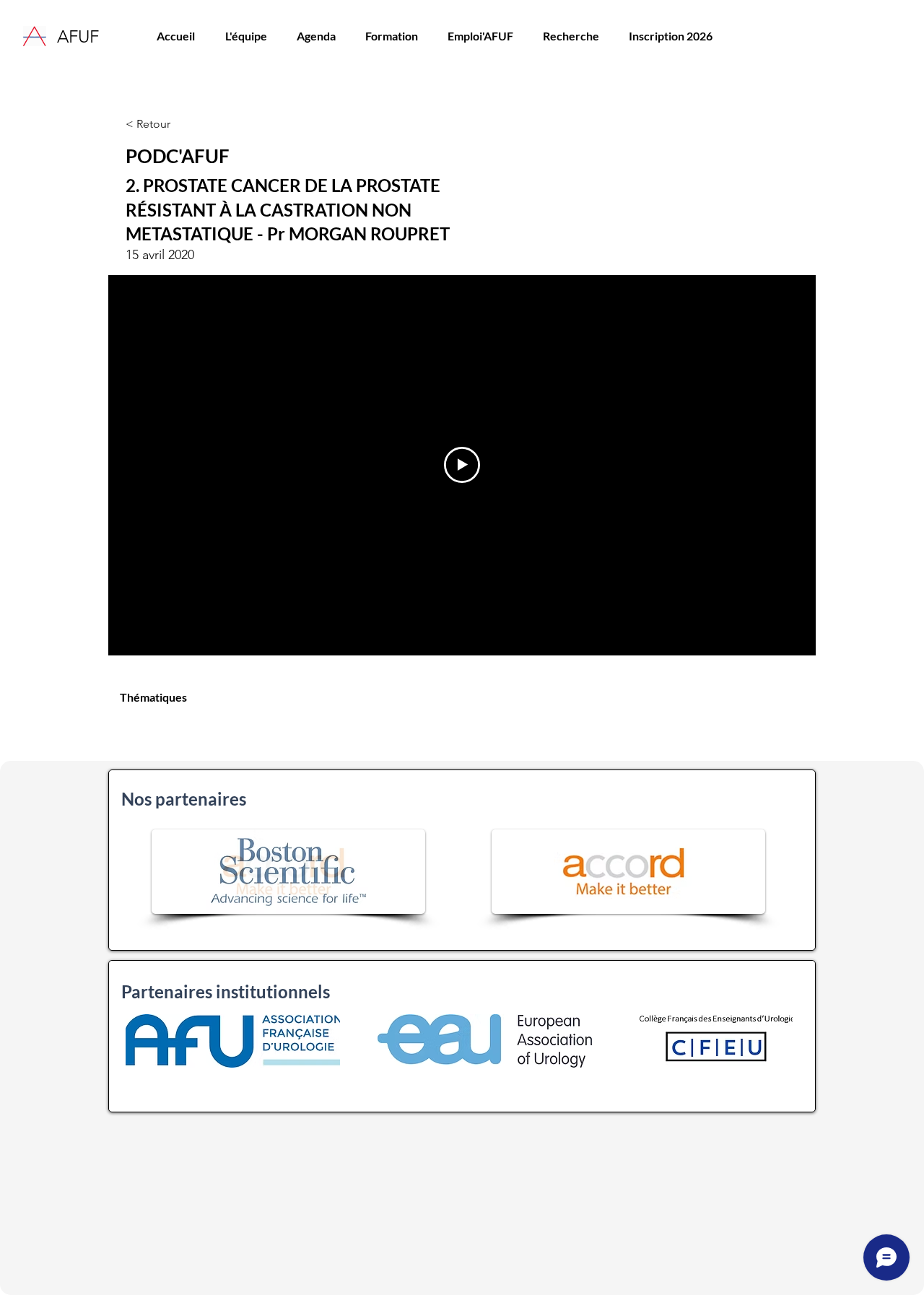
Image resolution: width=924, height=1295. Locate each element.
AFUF (78, 36)
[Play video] (462, 465)
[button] (391, 36)
